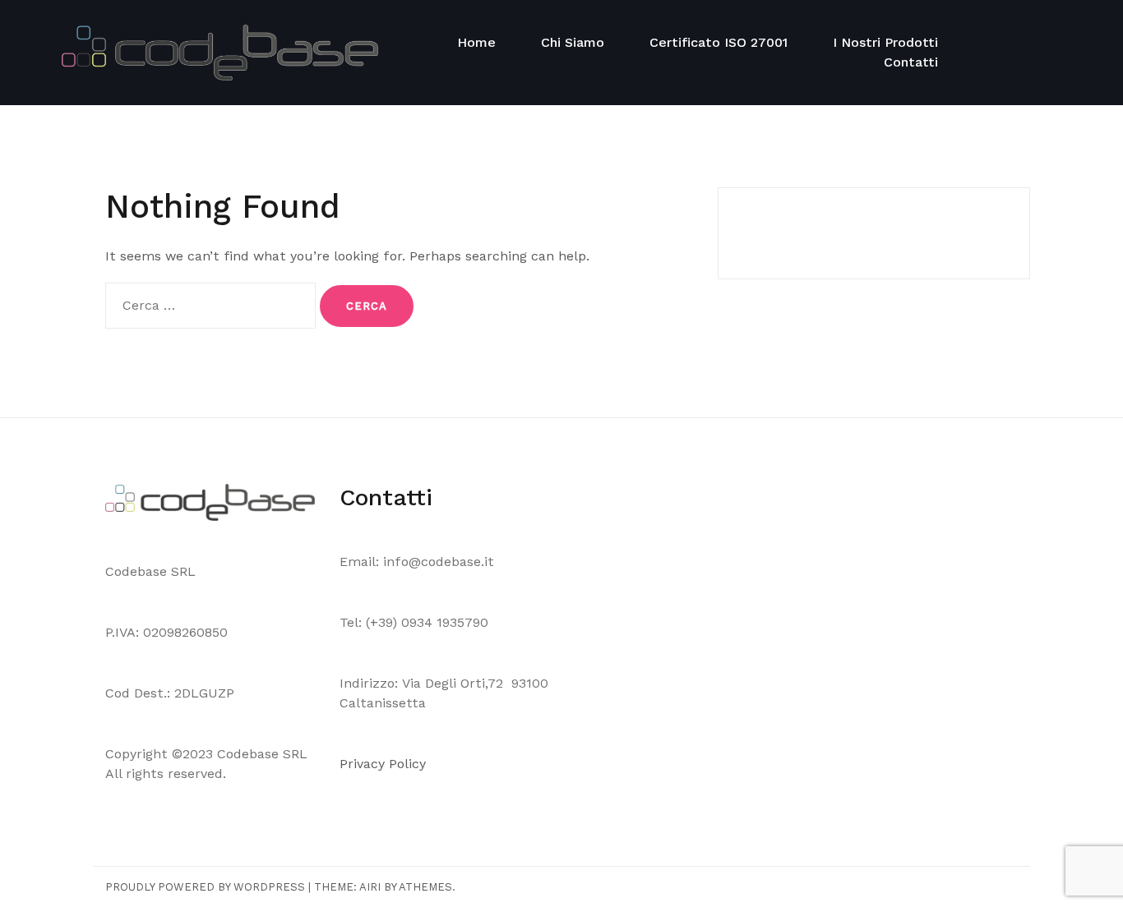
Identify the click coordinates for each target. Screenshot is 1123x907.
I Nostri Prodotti (885, 42)
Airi (370, 887)
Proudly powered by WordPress (205, 887)
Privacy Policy (385, 763)
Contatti (911, 62)
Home (476, 42)
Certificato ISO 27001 (718, 42)
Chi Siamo (572, 42)
